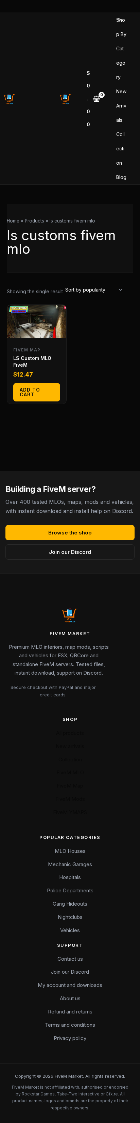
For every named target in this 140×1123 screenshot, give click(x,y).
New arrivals (70, 746)
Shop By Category (121, 48)
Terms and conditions (70, 1025)
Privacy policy (70, 1038)
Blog (121, 177)
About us (70, 998)
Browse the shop (70, 532)
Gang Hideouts (70, 904)
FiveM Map (70, 785)
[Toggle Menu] (117, 20)
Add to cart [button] (30, 392)
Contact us (70, 959)
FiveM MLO (70, 772)
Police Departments (70, 890)
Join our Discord (70, 552)
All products (70, 733)
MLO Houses (70, 851)
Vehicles (70, 930)
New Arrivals (121, 105)
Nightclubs (70, 917)
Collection (120, 148)
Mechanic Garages (70, 864)
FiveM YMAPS (70, 812)
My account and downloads (70, 985)
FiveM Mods (70, 799)
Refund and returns (70, 1011)
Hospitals (70, 877)
